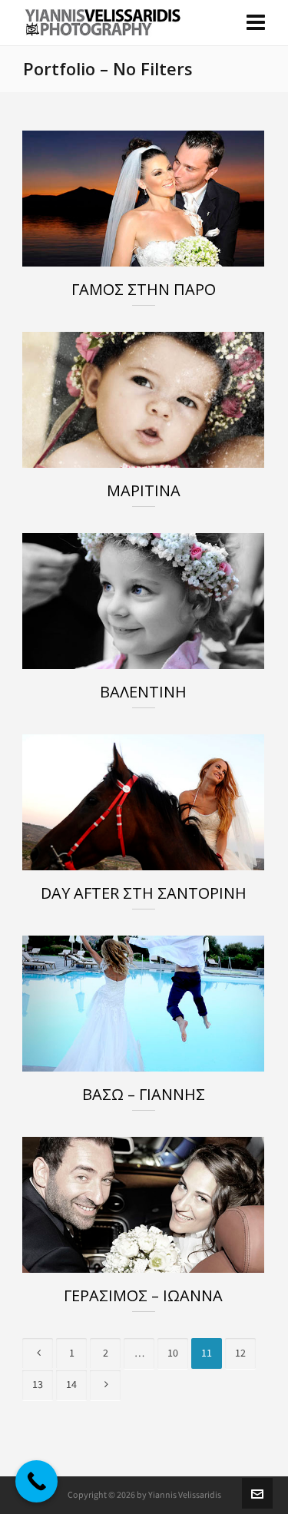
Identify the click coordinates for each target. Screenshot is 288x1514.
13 (37, 1384)
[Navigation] (256, 23)
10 (172, 1353)
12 (240, 1353)
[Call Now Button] (36, 1481)
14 (71, 1384)
